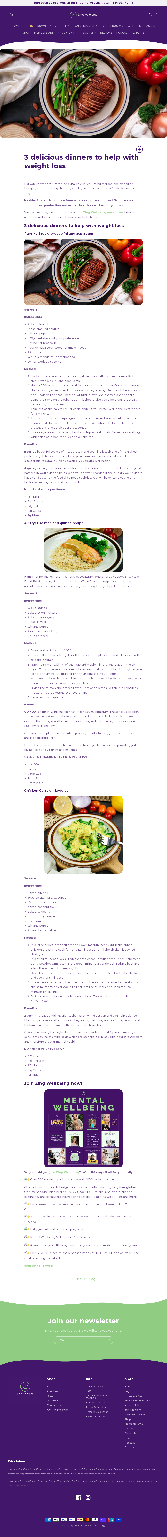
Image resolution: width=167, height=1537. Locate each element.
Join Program (133, 1410)
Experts (129, 1447)
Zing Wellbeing (76, 1526)
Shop (128, 1419)
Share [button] (31, 177)
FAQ (88, 1391)
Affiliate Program (57, 1410)
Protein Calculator (97, 1411)
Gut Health (54, 1400)
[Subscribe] (109, 1340)
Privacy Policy (94, 1386)
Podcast (130, 1442)
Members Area (134, 1423)
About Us (130, 1433)
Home (128, 1386)
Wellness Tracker (135, 1414)
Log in (128, 1391)
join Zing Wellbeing (64, 1172)
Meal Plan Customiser (138, 1400)
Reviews (130, 1438)
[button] (11, 14)
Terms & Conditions (98, 1407)
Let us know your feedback (96, 1396)
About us (52, 1391)
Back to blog (85, 1279)
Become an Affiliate (98, 1402)
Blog (50, 1396)
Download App (134, 1396)
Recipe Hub (132, 1405)
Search (51, 1386)
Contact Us (54, 1405)
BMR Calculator (95, 1416)
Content (130, 1428)
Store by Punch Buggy (94, 1526)
